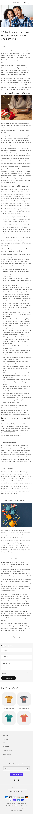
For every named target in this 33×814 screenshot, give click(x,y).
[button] (3, 2)
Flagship (5, 735)
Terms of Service (8, 750)
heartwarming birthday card (12, 562)
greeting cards (21, 613)
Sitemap (5, 758)
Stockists (6, 743)
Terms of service (12, 808)
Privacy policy (23, 805)
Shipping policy (22, 808)
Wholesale (6, 746)
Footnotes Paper (12, 623)
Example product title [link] (9, 708)
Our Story (6, 739)
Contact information (17, 810)
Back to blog (17, 637)
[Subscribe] (28, 768)
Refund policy (7, 754)
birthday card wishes (22, 85)
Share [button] (5, 46)
